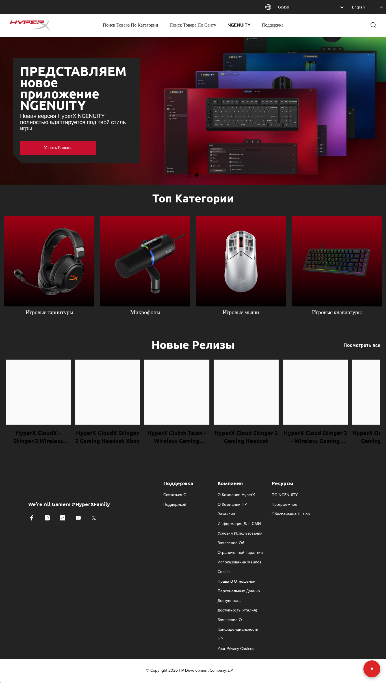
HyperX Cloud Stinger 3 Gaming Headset (246, 436)
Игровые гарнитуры (49, 312)
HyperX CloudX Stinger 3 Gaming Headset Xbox (107, 436)
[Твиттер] (94, 518)
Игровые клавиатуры (337, 312)
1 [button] (189, 175)
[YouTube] (78, 518)
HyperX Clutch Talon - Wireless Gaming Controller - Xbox (176, 437)
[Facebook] (32, 518)
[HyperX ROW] (49, 261)
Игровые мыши (241, 312)
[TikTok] (63, 518)
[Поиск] (373, 25)
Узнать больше (58, 148)
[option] (193, 111)
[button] (9, 148)
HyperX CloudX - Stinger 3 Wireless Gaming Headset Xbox (38, 437)
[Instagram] (47, 518)
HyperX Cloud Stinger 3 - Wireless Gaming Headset (315, 437)
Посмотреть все (362, 345)
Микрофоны (145, 312)
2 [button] (197, 175)
